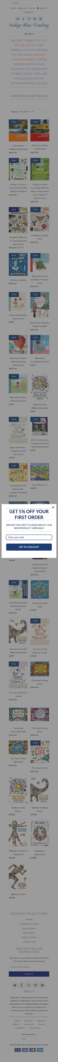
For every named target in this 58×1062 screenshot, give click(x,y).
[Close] (53, 507)
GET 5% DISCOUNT (29, 547)
